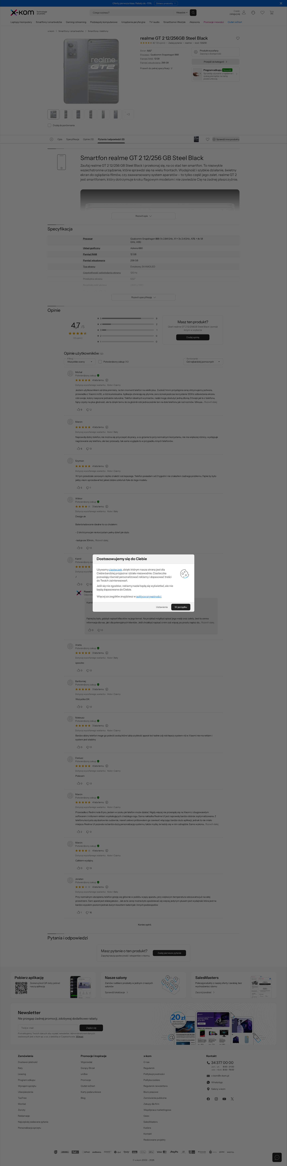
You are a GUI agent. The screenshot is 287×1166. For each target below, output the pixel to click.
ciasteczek (115, 569)
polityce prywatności (148, 596)
